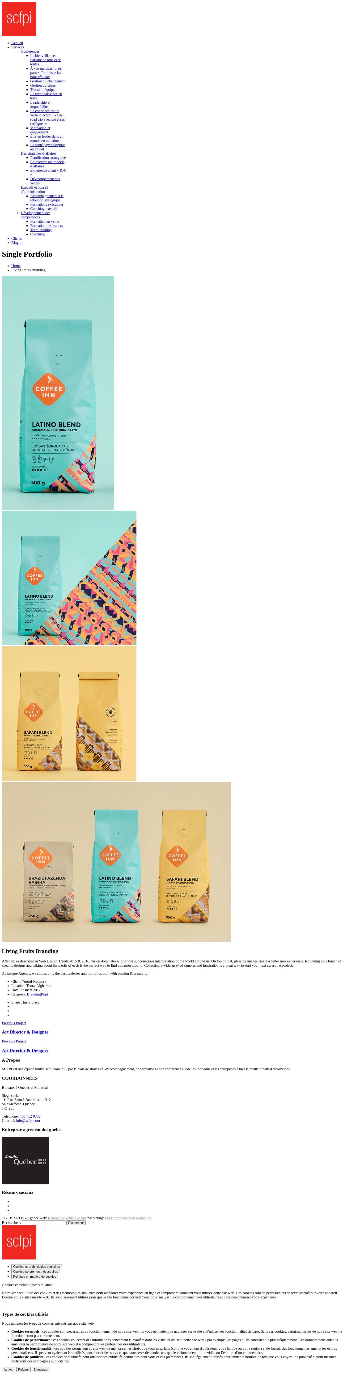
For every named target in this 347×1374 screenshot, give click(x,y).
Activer (8, 1369)
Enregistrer (41, 1369)
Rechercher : (11, 1223)
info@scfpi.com (28, 1121)
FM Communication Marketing (128, 1218)
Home (16, 266)
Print (44, 994)
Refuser (23, 1369)
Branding (34, 994)
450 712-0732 (30, 1116)
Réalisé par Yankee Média (67, 1218)
